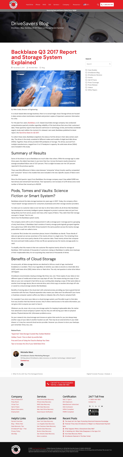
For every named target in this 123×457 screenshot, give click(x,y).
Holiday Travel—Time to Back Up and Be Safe (26, 337)
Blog (22, 28)
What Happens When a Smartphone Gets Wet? (79, 429)
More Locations (42, 436)
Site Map (14, 434)
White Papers (92, 90)
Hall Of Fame (92, 80)
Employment (15, 412)
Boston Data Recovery (44, 431)
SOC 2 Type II (67, 399)
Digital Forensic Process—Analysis (98, 374)
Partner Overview (16, 421)
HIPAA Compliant (68, 409)
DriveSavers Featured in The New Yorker (78, 436)
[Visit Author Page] (16, 354)
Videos (90, 87)
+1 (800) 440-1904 (95, 399)
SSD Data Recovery (43, 407)
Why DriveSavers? (17, 399)
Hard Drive (29, 5)
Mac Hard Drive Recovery (45, 409)
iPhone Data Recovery (44, 402)
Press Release (92, 85)
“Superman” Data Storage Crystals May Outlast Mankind (30, 334)
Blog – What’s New (17, 424)
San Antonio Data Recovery (46, 434)
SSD (49, 5)
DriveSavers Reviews (95, 75)
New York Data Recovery (45, 421)
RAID (44, 5)
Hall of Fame (15, 407)
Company (66, 5)
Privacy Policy (15, 431)
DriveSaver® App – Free (18, 429)
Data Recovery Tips (17, 426)
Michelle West (33, 68)
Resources (76, 5)
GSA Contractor (68, 407)
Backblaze (31, 123)
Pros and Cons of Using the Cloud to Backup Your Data (30, 340)
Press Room (15, 402)
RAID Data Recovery (43, 404)
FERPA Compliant (68, 412)
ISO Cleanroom (67, 402)
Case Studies (92, 70)
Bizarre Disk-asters (17, 409)
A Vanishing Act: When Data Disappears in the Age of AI (82, 431)
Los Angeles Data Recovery (46, 424)
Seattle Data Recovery (44, 429)
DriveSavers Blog (93, 73)
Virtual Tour (15, 404)
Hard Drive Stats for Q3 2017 (29, 133)
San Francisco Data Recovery (46, 426)
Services (56, 5)
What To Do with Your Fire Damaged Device (27, 374)
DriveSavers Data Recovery (38, 448)
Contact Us (92, 402)
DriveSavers (15, 28)
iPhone (38, 5)
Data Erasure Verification (45, 412)
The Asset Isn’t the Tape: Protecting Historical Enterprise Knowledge (86, 421)
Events (90, 78)
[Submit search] (110, 64)
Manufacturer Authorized (71, 404)
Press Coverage (93, 83)
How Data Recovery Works (73, 434)
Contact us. (25, 361)
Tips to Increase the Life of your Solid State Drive (28, 344)
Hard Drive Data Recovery (45, 399)
